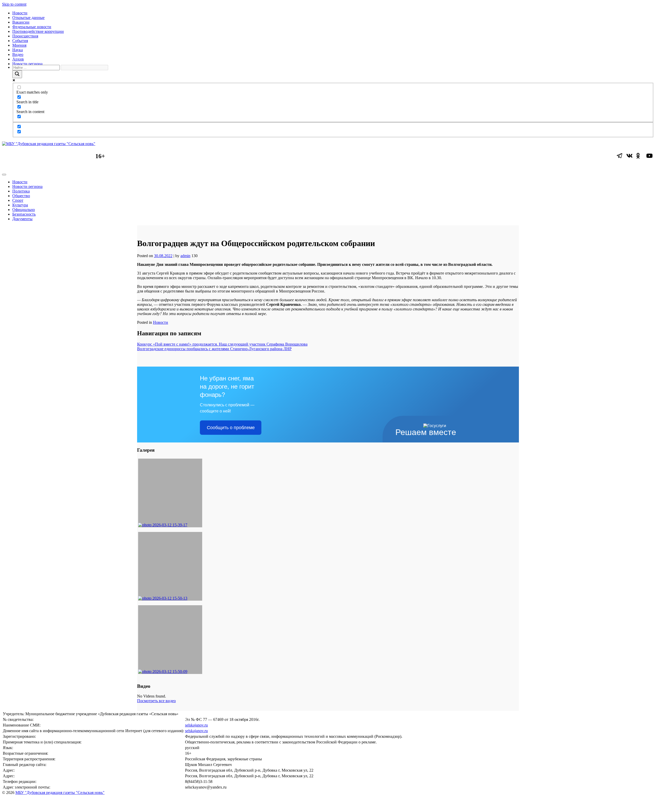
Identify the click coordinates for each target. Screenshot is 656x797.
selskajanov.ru (196, 725)
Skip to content (14, 4)
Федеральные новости (31, 27)
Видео (17, 54)
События (20, 40)
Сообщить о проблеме (231, 427)
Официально (23, 209)
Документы (22, 219)
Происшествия (25, 36)
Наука (17, 50)
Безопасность (24, 214)
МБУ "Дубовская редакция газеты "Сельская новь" (60, 792)
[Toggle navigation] (4, 174)
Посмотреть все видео (156, 701)
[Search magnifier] (17, 74)
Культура (20, 205)
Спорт (17, 200)
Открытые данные (28, 17)
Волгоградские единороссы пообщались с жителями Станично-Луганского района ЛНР (214, 349)
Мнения (19, 45)
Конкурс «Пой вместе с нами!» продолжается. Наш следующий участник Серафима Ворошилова (222, 344)
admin (185, 256)
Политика (21, 191)
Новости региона (27, 64)
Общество (21, 196)
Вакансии (20, 22)
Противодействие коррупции (38, 31)
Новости (19, 13)
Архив (18, 59)
